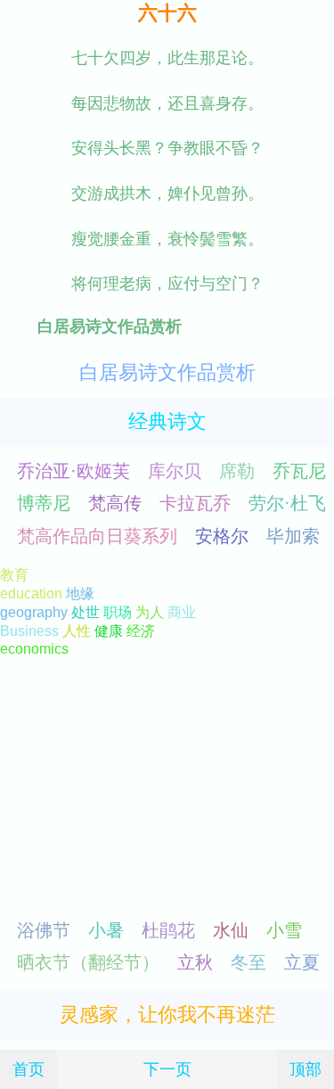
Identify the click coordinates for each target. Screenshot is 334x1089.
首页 (28, 1069)
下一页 (167, 1069)
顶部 (305, 1069)
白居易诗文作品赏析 (167, 372)
